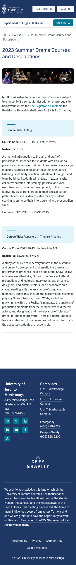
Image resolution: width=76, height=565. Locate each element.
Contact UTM (54, 540)
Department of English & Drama (23, 23)
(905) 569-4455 (14, 413)
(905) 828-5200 (50, 436)
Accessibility (19, 540)
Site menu (61, 22)
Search (63, 9)
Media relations (37, 547)
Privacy (36, 540)
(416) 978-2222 (50, 426)
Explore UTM (42, 9)
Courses (17, 35)
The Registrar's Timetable (46, 106)
